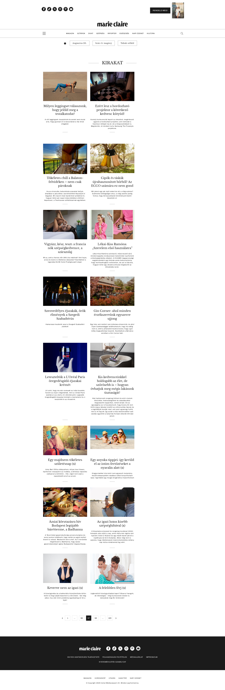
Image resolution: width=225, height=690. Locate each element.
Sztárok (81, 33)
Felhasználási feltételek (114, 657)
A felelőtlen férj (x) (112, 588)
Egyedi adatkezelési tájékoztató (83, 657)
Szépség (100, 33)
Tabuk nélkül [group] (127, 43)
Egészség (124, 33)
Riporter (112, 33)
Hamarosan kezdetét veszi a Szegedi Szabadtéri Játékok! (65, 325)
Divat (90, 33)
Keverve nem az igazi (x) (65, 588)
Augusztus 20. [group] (80, 43)
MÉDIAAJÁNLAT (136, 657)
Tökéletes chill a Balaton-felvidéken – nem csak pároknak (65, 182)
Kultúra (151, 33)
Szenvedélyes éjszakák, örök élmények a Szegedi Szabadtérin (65, 314)
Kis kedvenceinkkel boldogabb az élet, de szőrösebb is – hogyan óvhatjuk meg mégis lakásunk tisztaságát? (112, 384)
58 (96, 618)
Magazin (70, 33)
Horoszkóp (100, 678)
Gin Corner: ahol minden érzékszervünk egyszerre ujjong (112, 314)
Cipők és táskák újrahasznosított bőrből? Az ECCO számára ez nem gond (112, 182)
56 (82, 618)
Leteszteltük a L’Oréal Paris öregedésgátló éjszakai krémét (65, 381)
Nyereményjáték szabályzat (112, 662)
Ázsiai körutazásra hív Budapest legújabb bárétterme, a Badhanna (65, 525)
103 (109, 618)
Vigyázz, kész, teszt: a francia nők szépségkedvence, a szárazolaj (65, 248)
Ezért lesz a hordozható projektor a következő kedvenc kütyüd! (112, 110)
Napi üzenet (138, 33)
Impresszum (152, 657)
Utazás (112, 678)
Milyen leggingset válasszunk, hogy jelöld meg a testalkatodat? (65, 110)
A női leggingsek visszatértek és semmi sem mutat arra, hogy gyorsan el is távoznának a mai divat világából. (65, 122)
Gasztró (122, 678)
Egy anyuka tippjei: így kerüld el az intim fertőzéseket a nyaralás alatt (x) (112, 463)
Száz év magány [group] (103, 43)
